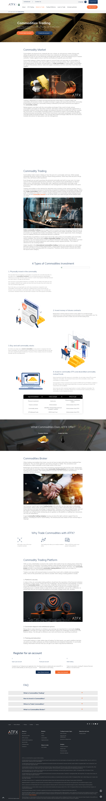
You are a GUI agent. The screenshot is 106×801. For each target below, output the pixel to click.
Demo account (63, 733)
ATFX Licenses (25, 737)
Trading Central (82, 733)
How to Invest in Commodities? (34, 698)
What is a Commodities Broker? (34, 709)
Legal (9, 724)
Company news (25, 744)
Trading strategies (64, 746)
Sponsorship (24, 742)
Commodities (44, 737)
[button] (53, 693)
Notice (37, 724)
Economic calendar (64, 753)
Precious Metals (43, 433)
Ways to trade (44, 745)
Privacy (25, 724)
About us (24, 731)
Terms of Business (17, 724)
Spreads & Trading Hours (65, 739)
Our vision (24, 733)
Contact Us (38, 1)
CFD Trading (30, 7)
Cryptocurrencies (44, 740)
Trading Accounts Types (66, 731)
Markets (14, 11)
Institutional (27, 1)
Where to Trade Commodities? (33, 704)
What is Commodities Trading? (33, 693)
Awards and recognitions (27, 740)
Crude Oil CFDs (63, 433)
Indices (42, 735)
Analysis (62, 744)
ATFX (9, 11)
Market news (63, 748)
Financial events (63, 750)
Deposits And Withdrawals (63, 736)
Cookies (31, 724)
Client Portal (93, 1)
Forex (42, 733)
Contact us (24, 746)
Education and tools (84, 731)
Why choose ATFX (26, 735)
